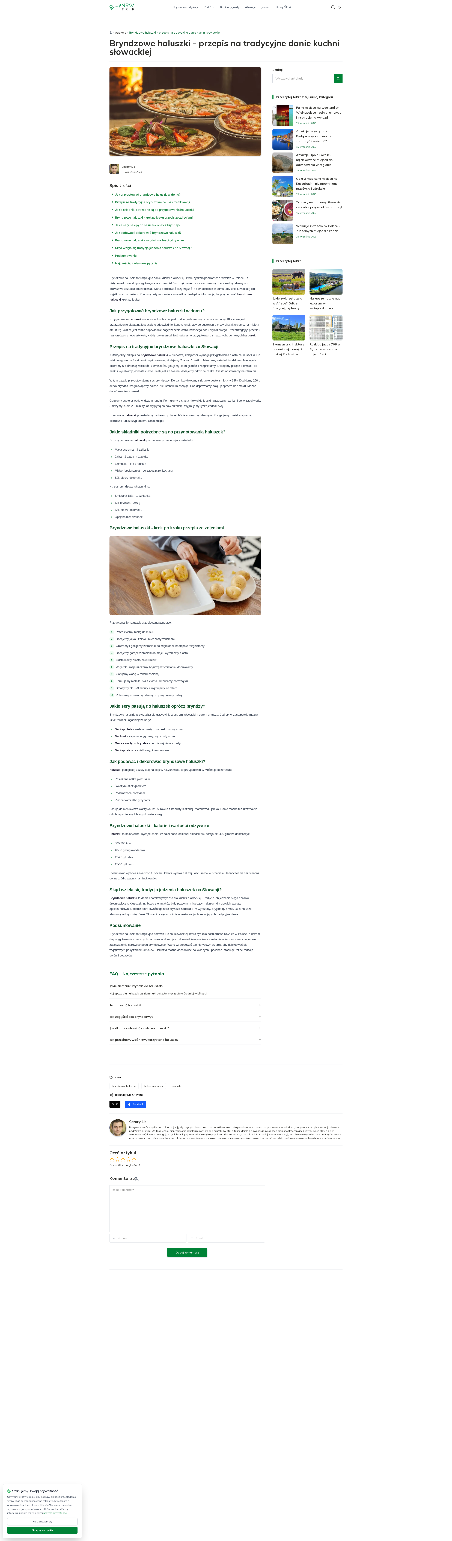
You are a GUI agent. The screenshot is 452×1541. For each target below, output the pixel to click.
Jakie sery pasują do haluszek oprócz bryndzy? (147, 225)
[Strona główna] (110, 32)
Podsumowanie (126, 255)
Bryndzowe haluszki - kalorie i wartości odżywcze (149, 240)
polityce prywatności (55, 1512)
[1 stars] (112, 1159)
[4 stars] (128, 1159)
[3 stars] (123, 1159)
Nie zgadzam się (42, 1521)
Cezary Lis (128, 166)
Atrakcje (250, 7)
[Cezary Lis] (114, 169)
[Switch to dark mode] (339, 7)
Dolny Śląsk (284, 7)
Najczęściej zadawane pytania (136, 263)
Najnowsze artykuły (185, 7)
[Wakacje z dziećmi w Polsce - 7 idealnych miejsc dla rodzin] (282, 234)
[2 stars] (117, 1159)
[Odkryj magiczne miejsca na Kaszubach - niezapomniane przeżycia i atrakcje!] (282, 186)
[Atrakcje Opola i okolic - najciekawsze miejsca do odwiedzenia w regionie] (282, 162)
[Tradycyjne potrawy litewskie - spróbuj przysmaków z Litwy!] (282, 210)
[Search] (333, 7)
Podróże (209, 7)
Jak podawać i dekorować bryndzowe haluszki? (148, 232)
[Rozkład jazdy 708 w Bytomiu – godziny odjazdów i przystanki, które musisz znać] (326, 328)
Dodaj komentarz (187, 1252)
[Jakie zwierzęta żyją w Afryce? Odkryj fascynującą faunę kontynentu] (288, 282)
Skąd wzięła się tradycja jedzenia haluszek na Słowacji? (153, 248)
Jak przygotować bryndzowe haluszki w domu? (148, 194)
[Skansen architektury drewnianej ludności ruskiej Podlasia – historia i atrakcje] (288, 328)
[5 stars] (133, 1159)
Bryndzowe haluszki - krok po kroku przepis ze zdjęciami (154, 217)
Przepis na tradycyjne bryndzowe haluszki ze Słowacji (152, 202)
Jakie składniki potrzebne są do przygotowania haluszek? (154, 210)
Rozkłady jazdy (229, 7)
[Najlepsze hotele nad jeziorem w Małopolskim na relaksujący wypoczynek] (326, 282)
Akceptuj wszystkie (42, 1530)
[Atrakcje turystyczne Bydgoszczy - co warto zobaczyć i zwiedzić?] (282, 139)
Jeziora (265, 7)
